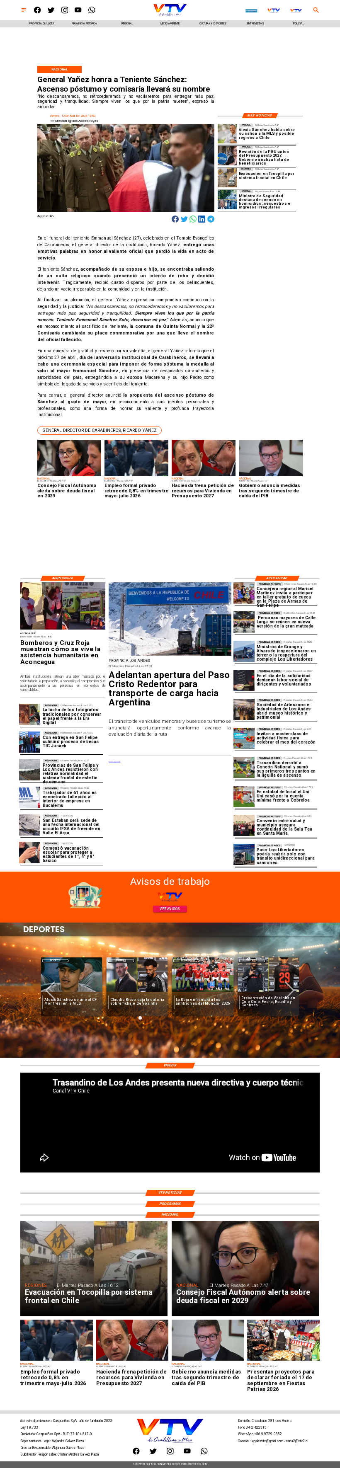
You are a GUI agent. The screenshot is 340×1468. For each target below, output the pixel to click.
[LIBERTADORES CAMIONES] (244, 854)
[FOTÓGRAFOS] (29, 714)
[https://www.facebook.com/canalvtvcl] (37, 13)
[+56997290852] (91, 13)
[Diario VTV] (23, 13)
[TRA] (244, 767)
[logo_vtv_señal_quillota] (296, 11)
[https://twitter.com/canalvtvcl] (51, 13)
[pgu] (227, 155)
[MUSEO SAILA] (244, 709)
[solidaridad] (244, 680)
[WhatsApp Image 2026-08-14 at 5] (29, 825)
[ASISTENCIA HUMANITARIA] (62, 629)
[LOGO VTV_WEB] (170, 16)
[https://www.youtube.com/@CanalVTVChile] (78, 13)
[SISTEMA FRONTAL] (29, 769)
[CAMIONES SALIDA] (170, 655)
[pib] (208, 1360)
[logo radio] (251, 11)
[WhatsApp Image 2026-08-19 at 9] (244, 592)
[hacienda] (132, 1360)
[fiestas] (283, 1360)
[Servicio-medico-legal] (29, 797)
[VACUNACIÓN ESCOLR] (29, 852)
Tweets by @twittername (114, 762)
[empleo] (56, 1360)
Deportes (55, 960)
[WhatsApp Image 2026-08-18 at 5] (29, 742)
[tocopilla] (227, 177)
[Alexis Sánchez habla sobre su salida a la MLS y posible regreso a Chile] (227, 133)
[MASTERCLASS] (244, 738)
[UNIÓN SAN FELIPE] (244, 796)
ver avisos (170, 909)
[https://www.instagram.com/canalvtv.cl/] (64, 13)
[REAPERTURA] (244, 651)
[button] (99, 430)
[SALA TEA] (244, 825)
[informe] (227, 199)
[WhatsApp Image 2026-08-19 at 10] (244, 621)
